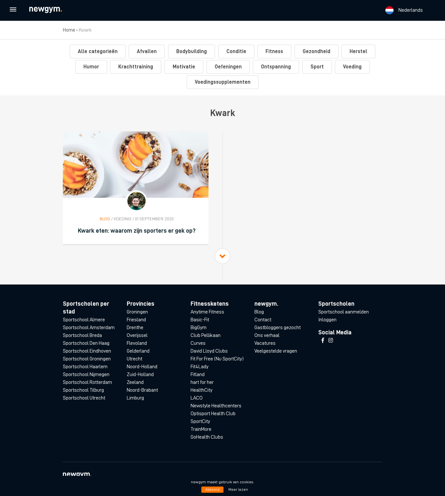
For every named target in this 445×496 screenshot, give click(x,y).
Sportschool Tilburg (83, 390)
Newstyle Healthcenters (216, 405)
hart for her (202, 382)
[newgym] (51, 10)
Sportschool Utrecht (84, 398)
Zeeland (135, 382)
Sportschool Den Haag (86, 343)
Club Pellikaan (206, 335)
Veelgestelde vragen (275, 351)
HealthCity (201, 390)
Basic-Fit (200, 319)
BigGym (199, 327)
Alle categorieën (98, 51)
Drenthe (135, 327)
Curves (198, 343)
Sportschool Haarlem (85, 366)
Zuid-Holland (140, 374)
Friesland (136, 319)
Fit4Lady (199, 366)
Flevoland (137, 343)
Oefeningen (228, 66)
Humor (91, 66)
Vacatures (265, 343)
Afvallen (147, 51)
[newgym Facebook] (323, 340)
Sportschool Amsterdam (89, 327)
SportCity (200, 421)
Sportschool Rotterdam (87, 382)
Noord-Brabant (142, 390)
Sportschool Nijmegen (86, 374)
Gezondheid (316, 51)
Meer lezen (238, 489)
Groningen (137, 311)
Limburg (135, 398)
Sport (317, 66)
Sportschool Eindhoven (87, 351)
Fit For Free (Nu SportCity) (217, 358)
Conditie (236, 51)
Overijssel (137, 335)
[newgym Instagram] (330, 340)
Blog (259, 311)
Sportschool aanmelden (343, 311)
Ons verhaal (267, 335)
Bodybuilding (191, 51)
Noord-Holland (142, 366)
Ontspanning (276, 66)
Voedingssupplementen (223, 82)
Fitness (274, 51)
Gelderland (138, 351)
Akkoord (212, 489)
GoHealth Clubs (207, 437)
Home (69, 30)
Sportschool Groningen (87, 358)
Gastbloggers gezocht (277, 327)
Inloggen (327, 319)
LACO (197, 398)
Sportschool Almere (84, 319)
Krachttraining (135, 66)
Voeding (352, 66)
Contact (262, 319)
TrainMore (201, 429)
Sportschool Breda (82, 335)
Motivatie (184, 66)
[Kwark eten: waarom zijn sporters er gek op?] (135, 164)
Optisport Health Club (213, 413)
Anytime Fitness (207, 311)
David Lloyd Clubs (209, 351)
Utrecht (134, 358)
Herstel (358, 51)
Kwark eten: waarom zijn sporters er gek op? (136, 230)
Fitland (198, 374)
